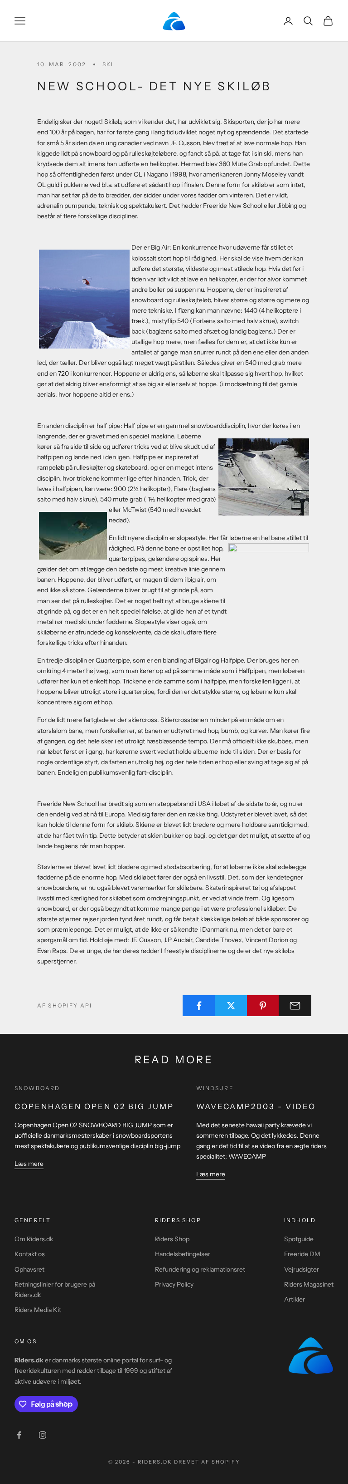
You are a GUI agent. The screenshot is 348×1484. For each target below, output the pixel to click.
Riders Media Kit (37, 1310)
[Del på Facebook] (199, 1006)
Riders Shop (172, 1239)
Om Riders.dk (33, 1239)
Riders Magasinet (309, 1284)
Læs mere (29, 1164)
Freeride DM (302, 1254)
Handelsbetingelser (182, 1254)
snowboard (37, 1088)
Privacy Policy (174, 1284)
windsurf (214, 1088)
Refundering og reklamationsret (200, 1269)
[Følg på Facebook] (19, 1435)
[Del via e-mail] (295, 1006)
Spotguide (299, 1239)
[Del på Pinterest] (263, 1006)
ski (107, 64)
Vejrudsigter (301, 1269)
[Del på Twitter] (231, 1006)
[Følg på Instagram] (42, 1435)
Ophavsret (29, 1269)
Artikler (294, 1299)
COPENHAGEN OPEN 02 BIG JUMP (94, 1106)
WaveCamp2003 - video (256, 1106)
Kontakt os (29, 1254)
